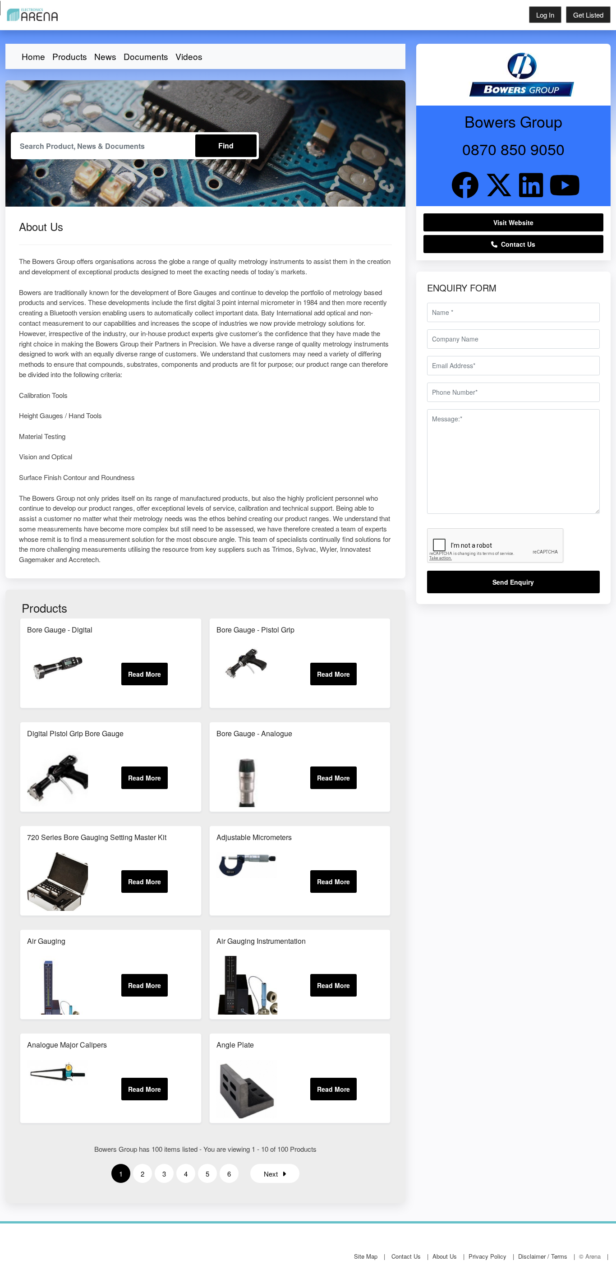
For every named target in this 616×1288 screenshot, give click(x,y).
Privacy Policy (487, 1256)
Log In (545, 14)
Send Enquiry (513, 581)
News (105, 56)
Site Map (365, 1256)
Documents (146, 56)
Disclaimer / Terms (542, 1256)
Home (33, 56)
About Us (444, 1256)
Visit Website (513, 222)
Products (69, 56)
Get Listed (588, 14)
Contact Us (516, 244)
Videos (188, 56)
